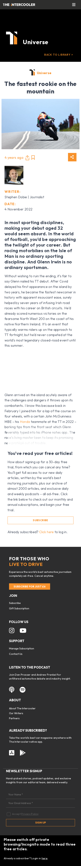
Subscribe (40, 520)
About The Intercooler (22, 708)
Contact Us (15, 654)
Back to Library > (58, 54)
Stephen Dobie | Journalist (24, 197)
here (44, 858)
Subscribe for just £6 (30, 586)
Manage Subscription (21, 648)
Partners (14, 718)
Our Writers (16, 713)
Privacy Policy (29, 814)
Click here (46, 532)
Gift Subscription (19, 608)
